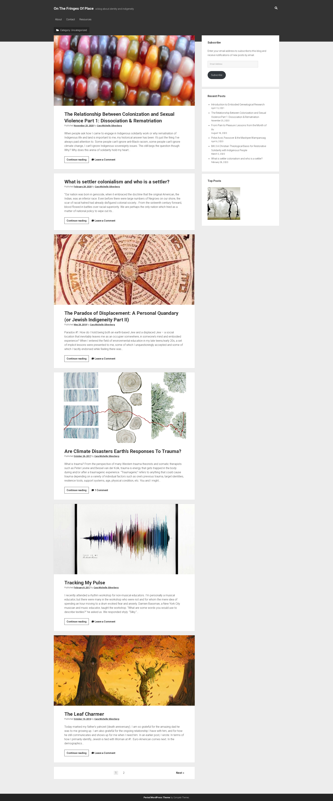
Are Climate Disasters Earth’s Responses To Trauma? (124, 407)
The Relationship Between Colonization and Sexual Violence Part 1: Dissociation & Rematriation (124, 70)
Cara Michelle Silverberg (109, 125)
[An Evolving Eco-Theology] (224, 204)
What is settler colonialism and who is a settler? (116, 182)
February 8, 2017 (82, 587)
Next (179, 772)
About (58, 19)
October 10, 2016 (82, 719)
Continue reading (78, 160)
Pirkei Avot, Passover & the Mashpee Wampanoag (238, 137)
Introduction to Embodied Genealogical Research (238, 104)
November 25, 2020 (84, 125)
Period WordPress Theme (157, 797)
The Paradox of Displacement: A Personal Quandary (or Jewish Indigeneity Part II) (124, 269)
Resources (85, 19)
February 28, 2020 (83, 186)
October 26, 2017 (82, 456)
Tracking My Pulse (124, 539)
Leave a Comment (105, 159)
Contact (70, 19)
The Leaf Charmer (124, 670)
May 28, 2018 (80, 324)
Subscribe (216, 75)
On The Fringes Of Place (74, 8)
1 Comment (101, 490)
